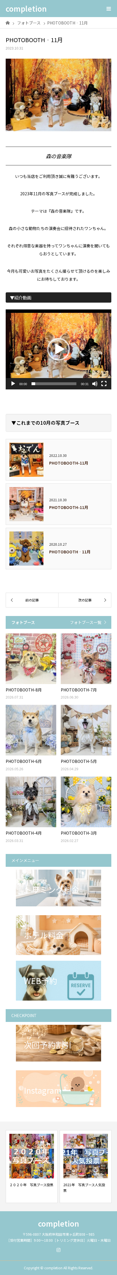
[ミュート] (95, 384)
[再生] (13, 384)
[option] (32, 1166)
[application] (58, 349)
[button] (58, 349)
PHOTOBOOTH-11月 (68, 463)
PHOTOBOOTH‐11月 (70, 552)
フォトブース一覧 (85, 622)
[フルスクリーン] (104, 384)
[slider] (54, 383)
